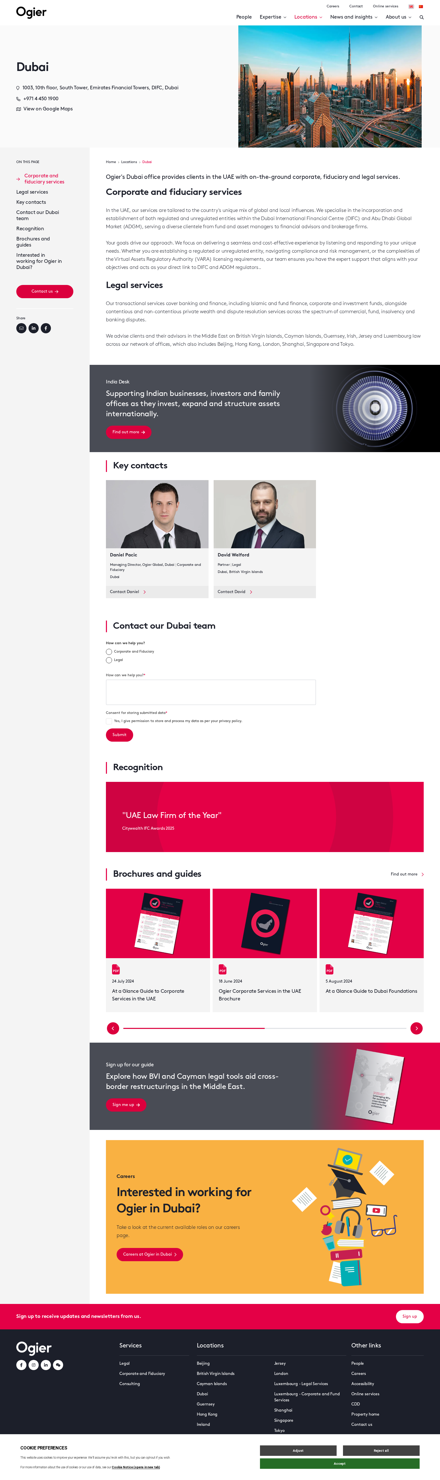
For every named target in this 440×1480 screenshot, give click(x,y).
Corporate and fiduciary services (44, 179)
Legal (118, 660)
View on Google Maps (48, 109)
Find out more (126, 432)
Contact (356, 6)
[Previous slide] (113, 1028)
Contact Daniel (124, 592)
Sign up (410, 1317)
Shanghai (283, 1411)
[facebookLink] (21, 1365)
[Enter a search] (422, 17)
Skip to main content (41, 5)
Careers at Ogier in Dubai (147, 1255)
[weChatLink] (58, 1365)
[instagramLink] (34, 1365)
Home (111, 162)
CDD (355, 1404)
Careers (333, 6)
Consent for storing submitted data (136, 713)
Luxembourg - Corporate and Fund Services (307, 1397)
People (244, 17)
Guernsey (206, 1404)
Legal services (32, 192)
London (281, 1374)
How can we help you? (125, 643)
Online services (385, 6)
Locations (305, 17)
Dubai (202, 1394)
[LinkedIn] (34, 328)
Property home (365, 1415)
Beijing (203, 1364)
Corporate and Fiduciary (134, 652)
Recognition (30, 229)
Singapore (284, 1421)
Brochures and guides (33, 242)
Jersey (280, 1364)
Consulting (129, 1384)
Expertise (270, 17)
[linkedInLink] (46, 1365)
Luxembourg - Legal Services (301, 1384)
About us (396, 17)
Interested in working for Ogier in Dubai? (39, 261)
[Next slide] (416, 1028)
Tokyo (279, 1431)
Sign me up (123, 1105)
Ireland (203, 1425)
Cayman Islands (212, 1384)
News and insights (351, 17)
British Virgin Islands (216, 1374)
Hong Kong (207, 1415)
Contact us (42, 292)
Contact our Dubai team (37, 215)
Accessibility (362, 1384)
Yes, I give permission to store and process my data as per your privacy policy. (178, 721)
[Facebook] (46, 328)
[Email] (21, 328)
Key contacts (31, 202)
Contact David (231, 592)
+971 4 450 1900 (41, 99)
